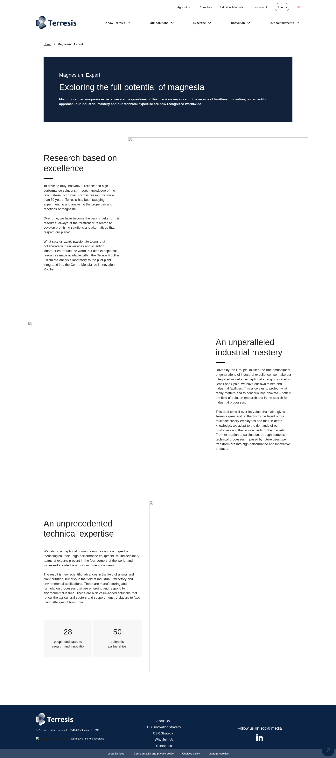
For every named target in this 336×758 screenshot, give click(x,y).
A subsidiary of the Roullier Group (86, 738)
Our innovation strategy (164, 727)
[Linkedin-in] (259, 738)
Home (47, 44)
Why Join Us (164, 739)
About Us (164, 721)
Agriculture (184, 7)
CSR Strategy (164, 733)
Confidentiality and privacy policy (153, 753)
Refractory (205, 7)
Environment (259, 7)
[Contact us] (328, 750)
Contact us (164, 746)
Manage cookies (218, 753)
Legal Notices (116, 753)
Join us (282, 7)
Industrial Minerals (231, 7)
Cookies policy (191, 753)
